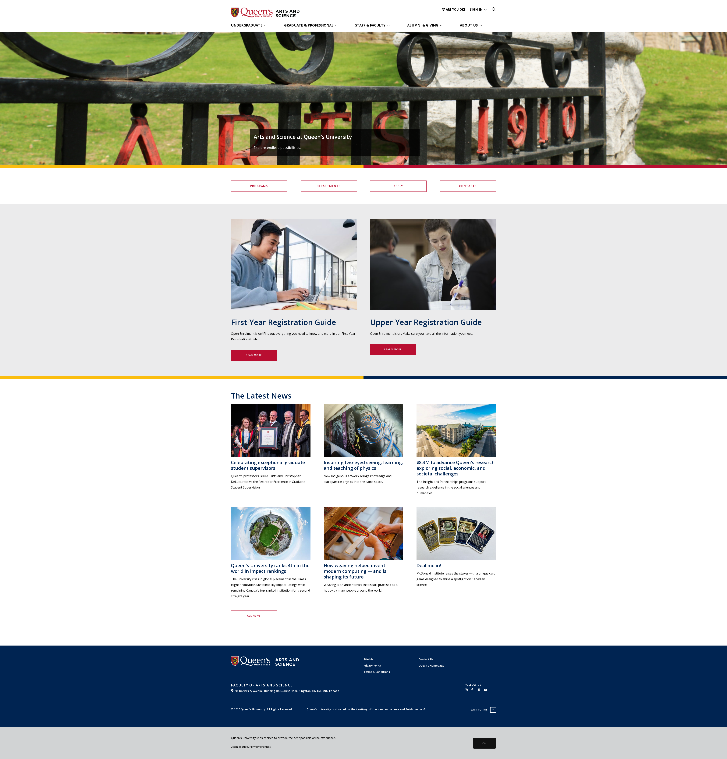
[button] (478, 9)
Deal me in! (429, 565)
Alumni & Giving (422, 25)
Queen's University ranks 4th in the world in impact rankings (270, 568)
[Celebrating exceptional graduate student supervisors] (270, 430)
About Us (469, 25)
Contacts (468, 186)
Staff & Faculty (370, 25)
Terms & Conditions (377, 672)
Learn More (393, 349)
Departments (329, 186)
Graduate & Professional (309, 25)
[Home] (288, 13)
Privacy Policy (372, 665)
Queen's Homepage (431, 665)
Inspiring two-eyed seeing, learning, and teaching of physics (363, 465)
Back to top (479, 709)
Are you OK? (455, 9)
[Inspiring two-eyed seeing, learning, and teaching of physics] (363, 430)
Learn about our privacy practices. (251, 746)
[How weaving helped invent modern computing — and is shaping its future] (363, 533)
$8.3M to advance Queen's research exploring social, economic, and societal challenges (456, 468)
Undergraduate (246, 25)
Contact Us (426, 659)
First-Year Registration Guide (283, 322)
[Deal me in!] (456, 533)
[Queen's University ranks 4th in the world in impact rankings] (270, 533)
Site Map (369, 659)
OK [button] (484, 743)
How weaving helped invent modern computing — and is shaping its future (355, 571)
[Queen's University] (252, 12)
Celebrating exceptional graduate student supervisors (268, 465)
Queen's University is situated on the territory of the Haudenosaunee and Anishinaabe (364, 709)
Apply (398, 186)
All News (254, 615)
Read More (254, 355)
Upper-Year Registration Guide (426, 322)
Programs (259, 186)
